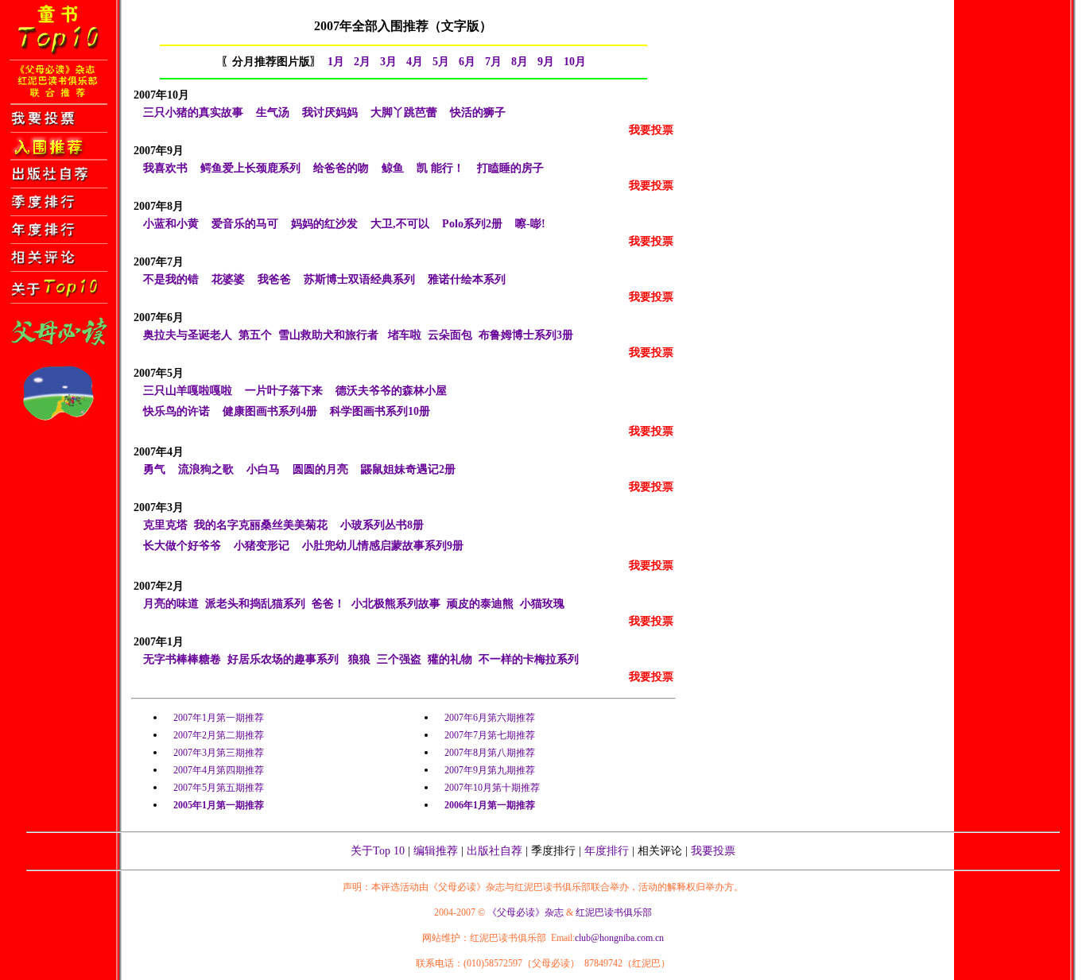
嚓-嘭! (530, 224)
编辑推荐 (435, 851)
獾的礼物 (450, 659)
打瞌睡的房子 (510, 168)
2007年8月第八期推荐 (489, 752)
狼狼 (359, 659)
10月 (575, 62)
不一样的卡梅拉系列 (529, 659)
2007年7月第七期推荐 (489, 735)
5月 (440, 62)
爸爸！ (328, 604)
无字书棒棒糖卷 (182, 659)
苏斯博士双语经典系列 (359, 279)
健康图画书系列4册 (270, 411)
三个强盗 (399, 659)
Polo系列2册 (472, 224)
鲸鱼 (393, 168)
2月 (362, 62)
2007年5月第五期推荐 (218, 787)
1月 (336, 62)
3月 (388, 62)
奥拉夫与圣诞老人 (187, 335)
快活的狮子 (478, 112)
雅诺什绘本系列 (467, 279)
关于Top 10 (378, 851)
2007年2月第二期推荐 (218, 735)
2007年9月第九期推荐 (489, 770)
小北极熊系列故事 (395, 604)
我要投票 (713, 851)
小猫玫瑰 (542, 604)
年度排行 (606, 851)
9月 (545, 62)
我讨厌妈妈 (330, 112)
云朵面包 (450, 335)
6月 (467, 62)
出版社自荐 (494, 851)
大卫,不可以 (399, 224)
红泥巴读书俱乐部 (612, 912)
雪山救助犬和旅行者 (328, 335)
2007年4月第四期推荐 (218, 770)
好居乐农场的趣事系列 (283, 659)
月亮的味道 (171, 604)
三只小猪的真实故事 (193, 112)
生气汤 (272, 112)
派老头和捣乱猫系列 (255, 604)
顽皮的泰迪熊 (480, 604)
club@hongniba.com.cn (619, 937)
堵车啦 (404, 335)
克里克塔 (165, 525)
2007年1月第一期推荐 (218, 717)
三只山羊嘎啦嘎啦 (187, 391)
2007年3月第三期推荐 (218, 752)
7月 (493, 62)
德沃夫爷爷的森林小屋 (391, 391)
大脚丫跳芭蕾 (403, 112)
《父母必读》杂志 (525, 912)
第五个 (255, 335)
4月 (414, 62)
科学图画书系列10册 (380, 411)
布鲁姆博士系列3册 (526, 335)
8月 (519, 62)
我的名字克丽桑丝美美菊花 (261, 525)
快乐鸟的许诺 (176, 411)
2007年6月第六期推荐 (489, 717)
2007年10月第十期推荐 (492, 787)
